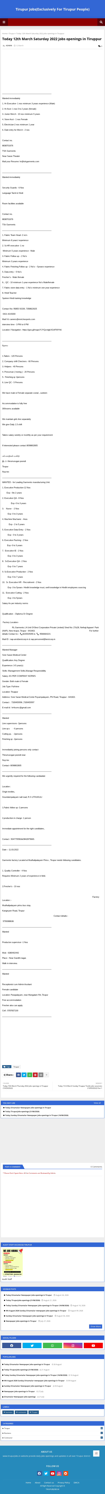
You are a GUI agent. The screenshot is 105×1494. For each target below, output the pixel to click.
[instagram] (72, 1345)
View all (97, 1103)
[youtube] (93, 1345)
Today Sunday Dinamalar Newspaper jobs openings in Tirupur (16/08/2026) (36, 1115)
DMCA (76, 1482)
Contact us (49, 1482)
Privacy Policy (64, 1482)
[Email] (40, 1075)
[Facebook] (18, 1075)
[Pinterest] (35, 1075)
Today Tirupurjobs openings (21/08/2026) (22, 1111)
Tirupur (12, 33)
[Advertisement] (53, 1141)
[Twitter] (24, 1075)
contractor (22, 1412)
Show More (96, 1326)
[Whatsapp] (29, 1075)
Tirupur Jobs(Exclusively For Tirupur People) (52, 9)
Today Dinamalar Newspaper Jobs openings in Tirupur (28, 1108)
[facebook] (11, 1345)
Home (4, 33)
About (37, 1482)
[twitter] (32, 1345)
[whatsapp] (52, 1345)
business (9, 1412)
